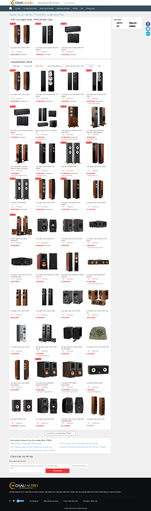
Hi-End (75, 8)
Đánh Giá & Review (47, 8)
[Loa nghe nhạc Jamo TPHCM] (120, 23)
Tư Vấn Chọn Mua (30, 8)
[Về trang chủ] (22, 3)
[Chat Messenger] (148, 30)
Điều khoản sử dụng (51, 501)
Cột (98, 66)
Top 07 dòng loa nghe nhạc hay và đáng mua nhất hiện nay (31, 447)
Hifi (82, 8)
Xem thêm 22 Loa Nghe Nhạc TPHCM (59, 433)
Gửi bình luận (57, 471)
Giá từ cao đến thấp (72, 66)
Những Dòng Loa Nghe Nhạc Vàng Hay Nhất (26, 443)
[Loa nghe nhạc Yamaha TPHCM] (133, 26)
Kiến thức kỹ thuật (63, 8)
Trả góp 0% (27, 66)
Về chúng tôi (34, 501)
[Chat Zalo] (148, 35)
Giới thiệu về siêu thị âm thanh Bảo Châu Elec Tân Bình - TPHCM (83, 447)
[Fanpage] (148, 26)
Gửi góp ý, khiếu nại (90, 501)
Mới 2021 (39, 66)
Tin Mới (17, 8)
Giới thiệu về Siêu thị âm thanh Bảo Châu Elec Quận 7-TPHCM (32, 450)
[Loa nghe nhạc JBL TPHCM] (120, 26)
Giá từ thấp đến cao (54, 66)
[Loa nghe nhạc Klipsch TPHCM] (133, 23)
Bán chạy (16, 66)
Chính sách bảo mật (70, 501)
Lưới (90, 66)
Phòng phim (90, 8)
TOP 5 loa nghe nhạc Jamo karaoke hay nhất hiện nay (79, 443)
